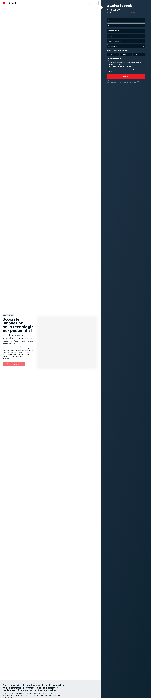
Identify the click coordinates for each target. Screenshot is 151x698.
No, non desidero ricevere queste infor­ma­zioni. (121, 66)
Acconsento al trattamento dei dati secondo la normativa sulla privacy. (125, 70)
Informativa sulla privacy (118, 82)
